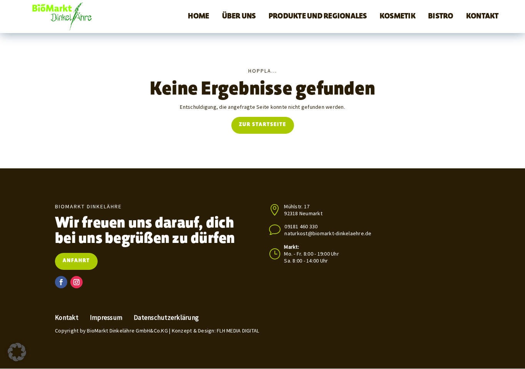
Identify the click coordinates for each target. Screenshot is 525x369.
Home (198, 16)
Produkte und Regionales (318, 16)
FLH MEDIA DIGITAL (238, 330)
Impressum (106, 317)
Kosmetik (397, 16)
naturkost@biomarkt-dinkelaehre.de (327, 233)
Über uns (239, 16)
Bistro (441, 16)
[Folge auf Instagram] (76, 282)
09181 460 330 (300, 226)
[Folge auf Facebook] (61, 282)
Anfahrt (76, 261)
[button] (17, 352)
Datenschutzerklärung (166, 317)
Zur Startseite (262, 125)
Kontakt (482, 16)
